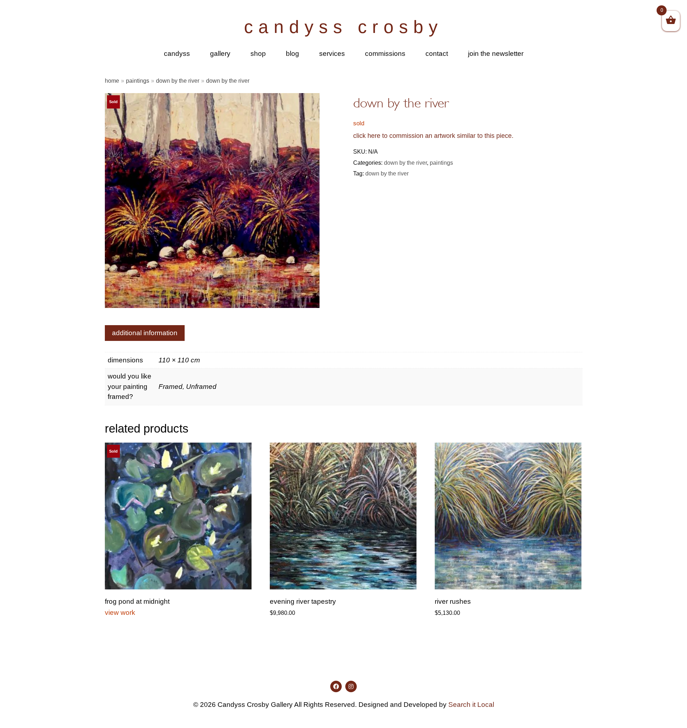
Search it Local (471, 704)
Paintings (137, 80)
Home (112, 80)
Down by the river (177, 80)
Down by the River (387, 173)
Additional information (144, 333)
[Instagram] (351, 686)
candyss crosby (343, 27)
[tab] (145, 333)
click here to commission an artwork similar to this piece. (433, 135)
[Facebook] (336, 686)
